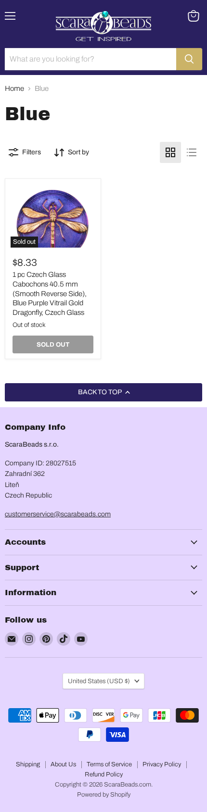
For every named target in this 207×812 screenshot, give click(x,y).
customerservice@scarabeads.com (58, 514)
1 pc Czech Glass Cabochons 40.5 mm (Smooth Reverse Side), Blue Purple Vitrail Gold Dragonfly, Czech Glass (50, 293)
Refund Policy (104, 774)
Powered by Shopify (103, 794)
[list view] (191, 152)
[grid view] (170, 152)
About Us (63, 764)
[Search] (189, 59)
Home (14, 88)
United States (99, 681)
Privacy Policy (161, 764)
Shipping (28, 764)
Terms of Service (109, 764)
